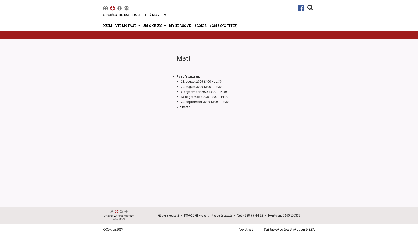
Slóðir (201, 26)
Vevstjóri (246, 229)
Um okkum (152, 26)
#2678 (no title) (224, 26)
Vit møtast (125, 26)
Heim (107, 26)
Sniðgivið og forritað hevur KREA (289, 229)
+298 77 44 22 (253, 215)
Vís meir (183, 107)
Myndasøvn (180, 26)
